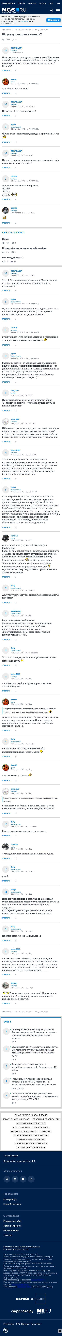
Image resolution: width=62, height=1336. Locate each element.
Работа (22, 3)
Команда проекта (12, 1226)
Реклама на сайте (12, 1221)
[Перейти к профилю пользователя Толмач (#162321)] (5, 538)
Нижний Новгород (12, 1204)
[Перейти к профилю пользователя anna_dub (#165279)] (5, 421)
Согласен (53, 20)
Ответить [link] (6, 71)
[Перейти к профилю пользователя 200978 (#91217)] (5, 210)
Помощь (7, 1235)
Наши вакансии (11, 1230)
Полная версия (10, 1155)
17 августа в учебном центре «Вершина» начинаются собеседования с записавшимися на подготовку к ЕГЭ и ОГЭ (35, 1096)
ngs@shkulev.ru (37, 1280)
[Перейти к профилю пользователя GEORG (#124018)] (5, 985)
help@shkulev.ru (24, 1287)
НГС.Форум (6, 30)
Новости (32, 3)
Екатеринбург (10, 1199)
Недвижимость (8, 3)
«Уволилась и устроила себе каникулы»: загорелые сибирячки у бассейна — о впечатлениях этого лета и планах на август (34, 1082)
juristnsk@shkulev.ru (20, 1284)
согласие (25, 21)
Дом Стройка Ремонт (22, 30)
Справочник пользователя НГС (19, 1161)
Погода (43, 3)
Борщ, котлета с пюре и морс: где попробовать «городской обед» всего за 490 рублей (34, 1067)
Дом (51, 3)
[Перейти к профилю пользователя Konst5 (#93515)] (5, 81)
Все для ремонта (41, 30)
